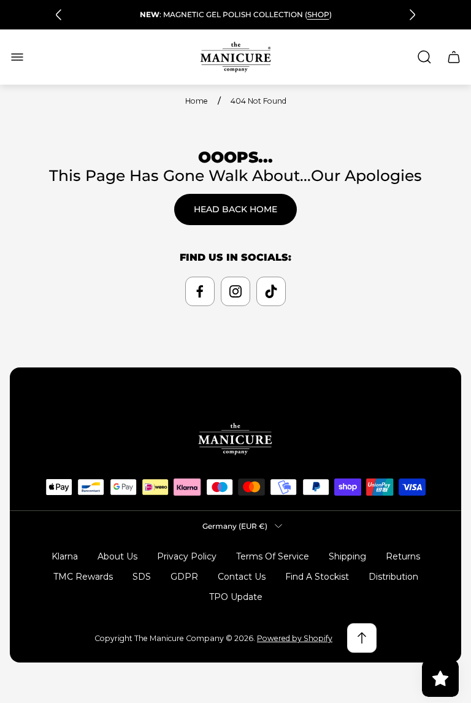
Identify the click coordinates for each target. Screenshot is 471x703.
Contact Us (242, 576)
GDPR (184, 576)
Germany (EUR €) (234, 526)
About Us (117, 556)
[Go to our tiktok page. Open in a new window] (271, 291)
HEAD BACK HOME (235, 209)
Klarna (65, 556)
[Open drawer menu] (17, 57)
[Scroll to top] (362, 638)
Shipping (347, 556)
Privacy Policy (186, 556)
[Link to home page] (235, 439)
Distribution (393, 576)
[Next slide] (412, 14)
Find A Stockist (317, 576)
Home (196, 101)
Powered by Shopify (294, 638)
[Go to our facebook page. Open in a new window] (200, 291)
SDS (141, 576)
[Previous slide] (59, 14)
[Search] (424, 57)
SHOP (318, 14)
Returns (403, 556)
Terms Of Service (272, 556)
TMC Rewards (83, 576)
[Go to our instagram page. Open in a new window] (235, 291)
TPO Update (235, 596)
